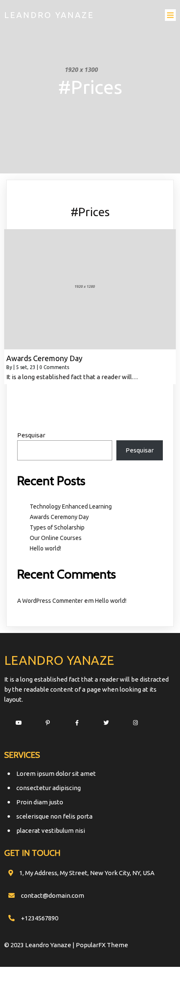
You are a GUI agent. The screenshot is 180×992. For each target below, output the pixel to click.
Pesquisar (31, 435)
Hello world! (45, 548)
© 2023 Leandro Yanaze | (40, 944)
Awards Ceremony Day (59, 517)
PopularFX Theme (102, 944)
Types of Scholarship (57, 527)
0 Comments (54, 367)
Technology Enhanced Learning (71, 506)
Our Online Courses (56, 538)
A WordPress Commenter (50, 600)
